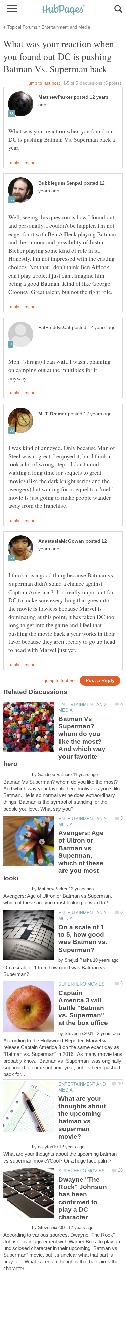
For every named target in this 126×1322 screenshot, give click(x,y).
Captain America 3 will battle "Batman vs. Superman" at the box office (83, 1008)
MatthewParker (55, 97)
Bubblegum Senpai (60, 183)
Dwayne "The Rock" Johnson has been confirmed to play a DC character (82, 1198)
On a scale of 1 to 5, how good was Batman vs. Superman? (82, 938)
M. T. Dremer (52, 413)
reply (14, 163)
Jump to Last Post (44, 83)
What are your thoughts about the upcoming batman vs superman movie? (82, 1117)
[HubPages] (63, 10)
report (30, 163)
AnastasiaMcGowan (61, 541)
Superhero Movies (81, 984)
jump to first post (61, 680)
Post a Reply (100, 680)
